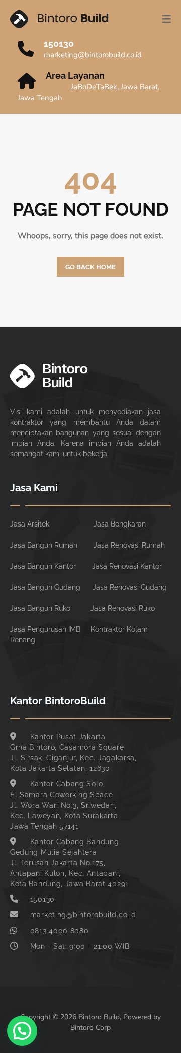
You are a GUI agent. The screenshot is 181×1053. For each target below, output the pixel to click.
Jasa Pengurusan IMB (45, 629)
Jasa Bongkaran (120, 524)
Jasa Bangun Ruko (40, 608)
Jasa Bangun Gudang (45, 587)
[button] (22, 1031)
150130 (59, 43)
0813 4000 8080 (59, 931)
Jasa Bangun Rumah (43, 545)
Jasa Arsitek (29, 524)
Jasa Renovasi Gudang (130, 587)
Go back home (90, 267)
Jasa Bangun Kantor (43, 566)
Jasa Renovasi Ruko (122, 608)
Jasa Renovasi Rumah (129, 545)
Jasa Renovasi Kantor (127, 566)
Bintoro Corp (90, 1027)
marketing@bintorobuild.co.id (93, 55)
